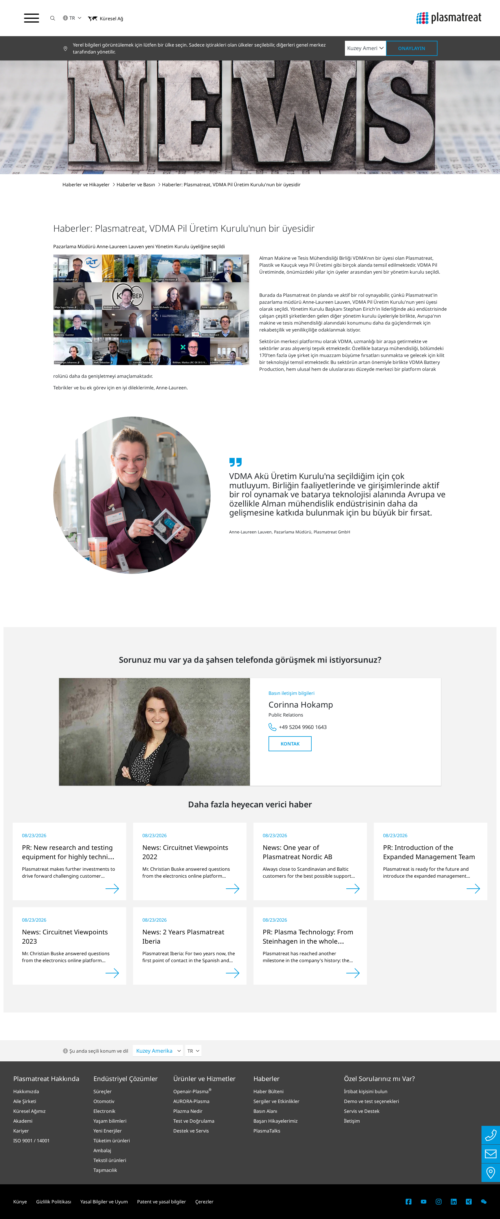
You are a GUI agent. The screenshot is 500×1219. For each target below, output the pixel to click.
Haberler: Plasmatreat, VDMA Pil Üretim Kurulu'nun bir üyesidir (231, 184)
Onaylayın (411, 48)
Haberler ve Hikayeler (86, 184)
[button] (52, 18)
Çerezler (204, 1201)
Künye (20, 1201)
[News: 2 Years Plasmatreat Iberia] (233, 973)
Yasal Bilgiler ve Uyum (104, 1201)
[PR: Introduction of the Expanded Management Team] (473, 889)
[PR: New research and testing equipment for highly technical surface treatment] (112, 889)
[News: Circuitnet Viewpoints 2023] (112, 973)
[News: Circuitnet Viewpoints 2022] (233, 889)
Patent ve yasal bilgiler (161, 1201)
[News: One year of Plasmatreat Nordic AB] (353, 889)
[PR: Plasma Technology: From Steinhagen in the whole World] (353, 973)
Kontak (290, 744)
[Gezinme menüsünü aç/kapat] (31, 18)
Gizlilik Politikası (53, 1201)
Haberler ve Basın (136, 184)
